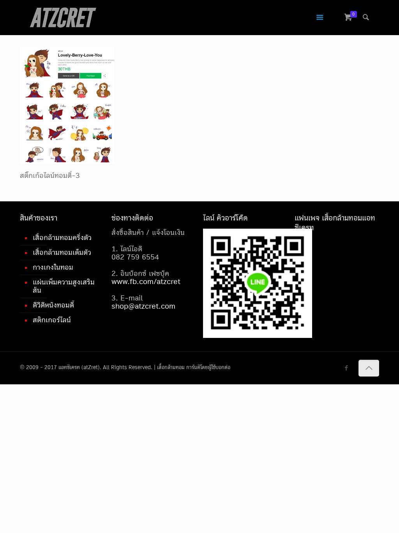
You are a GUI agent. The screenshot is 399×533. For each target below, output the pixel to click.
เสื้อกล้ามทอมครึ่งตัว (62, 238)
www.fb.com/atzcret (145, 282)
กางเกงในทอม (53, 267)
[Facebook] (347, 368)
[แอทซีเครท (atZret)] (63, 17)
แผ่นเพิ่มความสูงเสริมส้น (64, 286)
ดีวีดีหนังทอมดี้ (53, 305)
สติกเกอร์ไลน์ (52, 320)
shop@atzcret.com (143, 306)
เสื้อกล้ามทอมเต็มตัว (62, 252)
